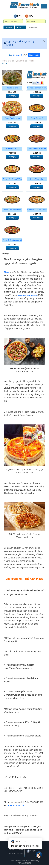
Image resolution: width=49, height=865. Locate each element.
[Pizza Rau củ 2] (37, 108)
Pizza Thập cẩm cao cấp (13, 240)
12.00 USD (37, 123)
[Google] (29, 16)
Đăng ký (20, 27)
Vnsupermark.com (27, 295)
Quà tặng (20, 61)
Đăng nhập (9, 27)
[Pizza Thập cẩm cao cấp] (12, 230)
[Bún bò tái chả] (12, 77)
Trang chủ (6, 61)
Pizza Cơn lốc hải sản (12, 210)
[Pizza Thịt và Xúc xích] (37, 138)
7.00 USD (12, 153)
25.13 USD (12, 244)
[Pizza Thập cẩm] (37, 169)
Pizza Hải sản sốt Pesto (37, 210)
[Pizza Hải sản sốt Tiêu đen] (12, 169)
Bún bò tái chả (12, 88)
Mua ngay (12, 96)
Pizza (31, 61)
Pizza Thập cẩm (36, 179)
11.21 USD (37, 153)
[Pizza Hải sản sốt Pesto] (37, 199)
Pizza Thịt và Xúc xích (37, 149)
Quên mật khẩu (32, 27)
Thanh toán (34, 55)
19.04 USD (12, 214)
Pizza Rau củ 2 (37, 118)
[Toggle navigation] (44, 6)
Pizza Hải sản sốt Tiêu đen (13, 179)
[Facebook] (18, 16)
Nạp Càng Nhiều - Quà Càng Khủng (20, 43)
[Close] (44, 41)
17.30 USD (37, 184)
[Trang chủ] (24, 4)
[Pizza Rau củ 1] (12, 138)
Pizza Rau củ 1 (12, 149)
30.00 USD (12, 123)
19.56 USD (37, 92)
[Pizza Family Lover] (12, 108)
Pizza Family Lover (12, 118)
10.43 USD (12, 92)
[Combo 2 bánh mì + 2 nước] (37, 77)
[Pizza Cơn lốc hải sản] (12, 199)
